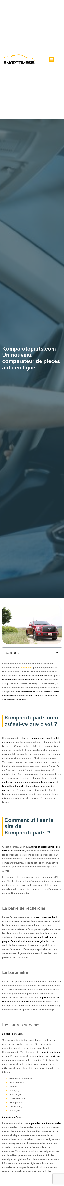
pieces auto (27, 667)
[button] (51, 59)
